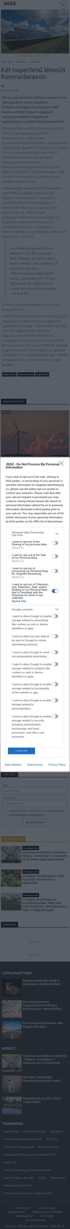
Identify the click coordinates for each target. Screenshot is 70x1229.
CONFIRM (21, 751)
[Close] (62, 464)
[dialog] (35, 614)
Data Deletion (13, 764)
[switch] (55, 543)
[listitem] (35, 533)
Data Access (35, 764)
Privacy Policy (57, 764)
